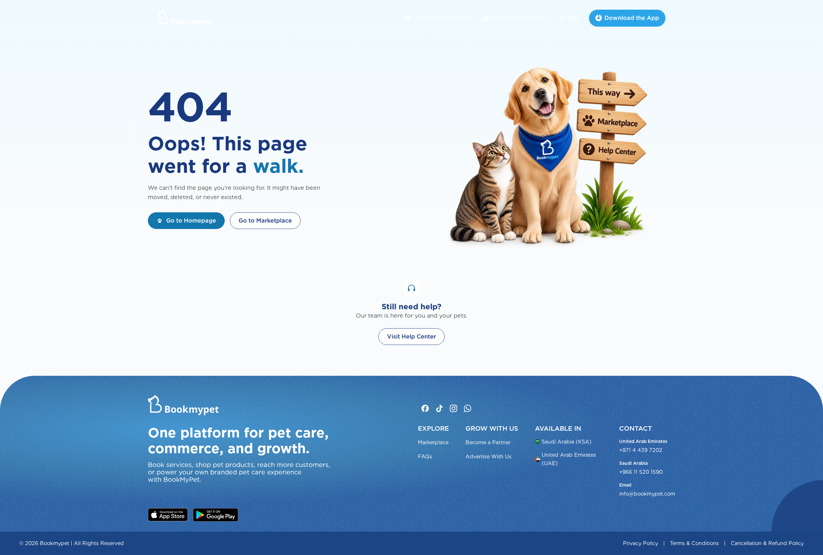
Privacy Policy (640, 543)
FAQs (425, 457)
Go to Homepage (191, 220)
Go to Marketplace (265, 220)
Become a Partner (519, 18)
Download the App (631, 17)
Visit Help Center (411, 336)
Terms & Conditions (694, 543)
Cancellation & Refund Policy (767, 543)
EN (572, 18)
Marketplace (433, 442)
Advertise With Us (443, 18)
